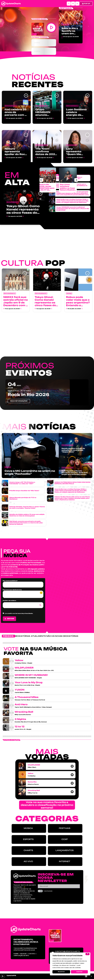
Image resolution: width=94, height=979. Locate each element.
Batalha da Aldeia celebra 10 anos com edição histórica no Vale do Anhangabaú (26, 515)
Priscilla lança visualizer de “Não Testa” (24, 490)
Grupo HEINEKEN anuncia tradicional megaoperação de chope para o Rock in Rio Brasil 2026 (72, 208)
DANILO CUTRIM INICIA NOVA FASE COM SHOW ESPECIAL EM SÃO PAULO (73, 483)
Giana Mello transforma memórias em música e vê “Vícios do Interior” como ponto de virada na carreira (68, 191)
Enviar (9, 619)
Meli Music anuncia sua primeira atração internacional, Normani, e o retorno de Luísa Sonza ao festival (26, 523)
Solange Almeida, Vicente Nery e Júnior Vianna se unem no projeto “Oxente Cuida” (27, 507)
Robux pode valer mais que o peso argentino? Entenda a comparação (78, 303)
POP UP (86, 3)
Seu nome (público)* (10, 580)
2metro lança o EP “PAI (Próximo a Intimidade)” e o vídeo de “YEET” (22, 483)
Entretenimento (9, 293)
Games (69, 293)
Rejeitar (61, 971)
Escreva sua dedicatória (23, 591)
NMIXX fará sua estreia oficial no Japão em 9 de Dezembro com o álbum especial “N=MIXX (15, 304)
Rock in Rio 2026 (28, 394)
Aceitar (79, 971)
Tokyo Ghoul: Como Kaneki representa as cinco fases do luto (45, 303)
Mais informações (18, 401)
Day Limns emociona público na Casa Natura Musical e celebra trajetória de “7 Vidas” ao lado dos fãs (47, 191)
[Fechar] (87, 954)
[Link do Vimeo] (11, 3)
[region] (70, 964)
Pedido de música (9, 600)
